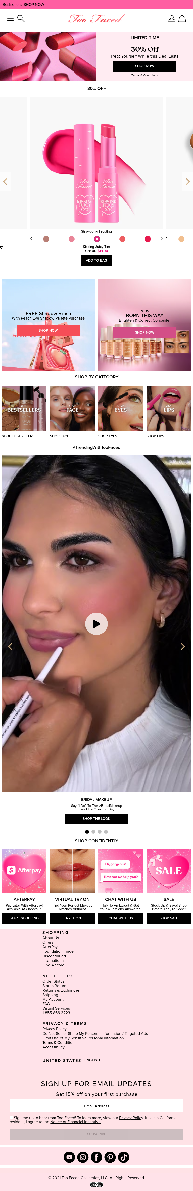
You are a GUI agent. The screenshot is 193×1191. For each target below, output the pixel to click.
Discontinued (54, 956)
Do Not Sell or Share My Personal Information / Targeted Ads (95, 1033)
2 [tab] (93, 832)
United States (62, 1061)
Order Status (53, 981)
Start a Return (54, 986)
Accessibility (53, 1047)
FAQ (46, 1004)
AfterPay (50, 947)
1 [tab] (87, 832)
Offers (47, 942)
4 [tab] (106, 832)
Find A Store (53, 965)
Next (162, 238)
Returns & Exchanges (61, 990)
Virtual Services (56, 1008)
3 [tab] (100, 832)
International (53, 961)
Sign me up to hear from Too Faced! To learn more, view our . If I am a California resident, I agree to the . (93, 1120)
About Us (50, 938)
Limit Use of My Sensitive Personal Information (83, 1038)
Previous (5, 181)
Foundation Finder (58, 951)
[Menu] (10, 18)
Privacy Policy (54, 1029)
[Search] (21, 18)
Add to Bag (96, 260)
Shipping (50, 995)
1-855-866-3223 (56, 1013)
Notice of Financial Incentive (75, 1122)
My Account (53, 999)
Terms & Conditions (59, 1043)
